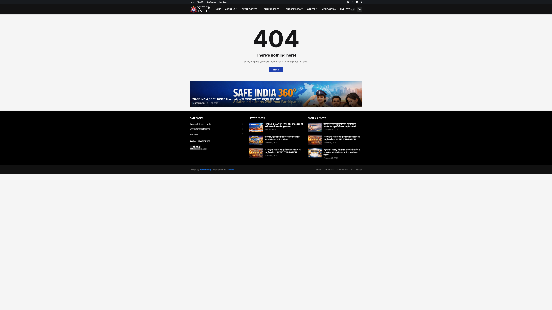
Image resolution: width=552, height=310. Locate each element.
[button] (352, 9)
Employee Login (349, 9)
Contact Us (211, 2)
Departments (249, 9)
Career (311, 9)
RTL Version (356, 169)
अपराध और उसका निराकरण (217, 129)
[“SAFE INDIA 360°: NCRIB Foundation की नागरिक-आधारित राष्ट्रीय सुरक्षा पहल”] (256, 127)
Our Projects (271, 9)
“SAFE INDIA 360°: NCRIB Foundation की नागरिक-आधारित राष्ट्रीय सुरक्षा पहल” (284, 125)
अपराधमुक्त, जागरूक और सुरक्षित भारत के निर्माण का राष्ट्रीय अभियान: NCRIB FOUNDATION (283, 150)
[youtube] (357, 2)
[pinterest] (361, 2)
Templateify (205, 169)
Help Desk (223, 2)
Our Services (293, 9)
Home (192, 2)
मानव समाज (217, 134)
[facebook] (348, 2)
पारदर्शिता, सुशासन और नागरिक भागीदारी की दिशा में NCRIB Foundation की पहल (282, 138)
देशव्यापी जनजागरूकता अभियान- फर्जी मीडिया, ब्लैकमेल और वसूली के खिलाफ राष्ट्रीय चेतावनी (340, 125)
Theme (230, 169)
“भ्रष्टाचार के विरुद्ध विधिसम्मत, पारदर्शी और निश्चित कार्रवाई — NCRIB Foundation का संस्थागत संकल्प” (342, 152)
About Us (200, 2)
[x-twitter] (352, 2)
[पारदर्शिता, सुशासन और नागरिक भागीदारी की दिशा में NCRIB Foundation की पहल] (256, 140)
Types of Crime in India (217, 124)
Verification (329, 9)
